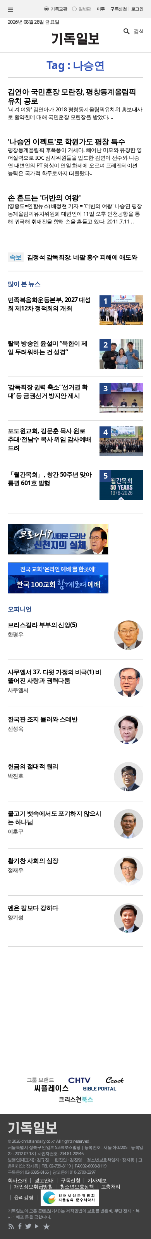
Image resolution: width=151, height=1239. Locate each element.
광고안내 (44, 1180)
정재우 (15, 870)
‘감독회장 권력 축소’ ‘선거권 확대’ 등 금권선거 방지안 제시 (48, 391)
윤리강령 (23, 1197)
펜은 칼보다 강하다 (33, 907)
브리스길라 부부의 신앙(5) (42, 624)
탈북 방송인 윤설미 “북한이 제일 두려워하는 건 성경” (47, 347)
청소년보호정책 (77, 1186)
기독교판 (59, 9)
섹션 (10, 10)
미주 (101, 9)
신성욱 (15, 728)
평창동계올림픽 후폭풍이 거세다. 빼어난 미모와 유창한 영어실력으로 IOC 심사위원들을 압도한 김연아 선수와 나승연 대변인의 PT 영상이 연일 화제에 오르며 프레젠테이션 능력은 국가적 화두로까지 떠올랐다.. (75, 161)
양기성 (15, 917)
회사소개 (17, 1180)
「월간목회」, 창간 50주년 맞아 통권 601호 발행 (50, 478)
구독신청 (118, 9)
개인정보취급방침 (33, 1186)
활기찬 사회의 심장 (33, 860)
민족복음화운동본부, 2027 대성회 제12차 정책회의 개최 (49, 303)
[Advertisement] (75, 1006)
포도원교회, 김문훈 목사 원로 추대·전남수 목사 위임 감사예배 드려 (49, 439)
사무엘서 (18, 690)
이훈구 (15, 831)
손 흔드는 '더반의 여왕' (44, 198)
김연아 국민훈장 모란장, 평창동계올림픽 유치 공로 (72, 96)
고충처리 (110, 1186)
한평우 (15, 634)
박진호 (15, 775)
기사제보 (97, 1180)
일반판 (85, 9)
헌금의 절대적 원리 (33, 766)
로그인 (137, 9)
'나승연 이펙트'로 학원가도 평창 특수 (66, 141)
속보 (16, 257)
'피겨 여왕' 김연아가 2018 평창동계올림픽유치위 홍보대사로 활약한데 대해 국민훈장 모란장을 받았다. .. (75, 113)
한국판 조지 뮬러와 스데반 (42, 719)
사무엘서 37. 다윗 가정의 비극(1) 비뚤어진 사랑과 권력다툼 (54, 676)
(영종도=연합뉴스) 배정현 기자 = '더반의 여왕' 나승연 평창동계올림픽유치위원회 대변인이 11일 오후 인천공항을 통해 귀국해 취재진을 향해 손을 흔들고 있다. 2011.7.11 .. (75, 213)
